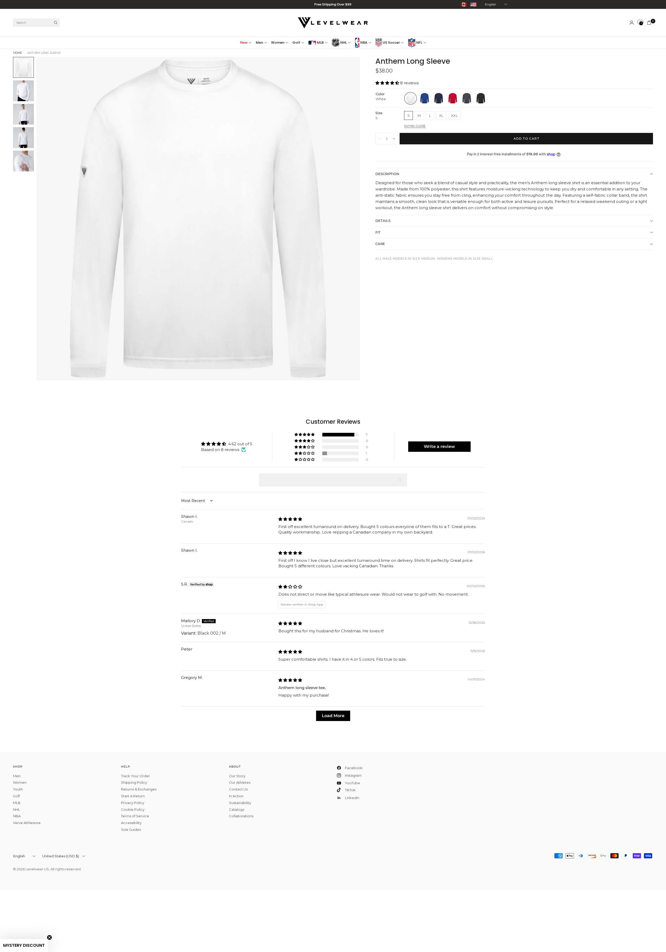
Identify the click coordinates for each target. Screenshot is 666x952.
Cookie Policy (132, 809)
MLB (320, 42)
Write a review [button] (439, 446)
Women (277, 42)
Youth (18, 789)
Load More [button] (333, 715)
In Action (236, 796)
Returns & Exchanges (138, 789)
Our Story (237, 776)
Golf (296, 42)
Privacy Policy (132, 803)
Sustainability (240, 803)
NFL (418, 42)
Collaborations (241, 816)
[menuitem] (247, 43)
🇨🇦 (463, 4)
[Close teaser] (49, 937)
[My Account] (631, 22)
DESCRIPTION (387, 174)
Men (259, 42)
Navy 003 (438, 98)
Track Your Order (135, 776)
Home (17, 53)
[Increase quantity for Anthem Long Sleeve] (394, 138)
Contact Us (238, 789)
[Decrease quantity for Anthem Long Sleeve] (379, 138)
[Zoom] (349, 68)
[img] (290, 519)
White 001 (410, 98)
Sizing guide (415, 126)
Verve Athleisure (27, 823)
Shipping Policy (134, 782)
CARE (380, 244)
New (244, 42)
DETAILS (382, 220)
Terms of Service (135, 816)
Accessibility (131, 823)
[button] (387, 82)
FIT (378, 232)
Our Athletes (239, 782)
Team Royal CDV (424, 98)
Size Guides (131, 829)
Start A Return (133, 796)
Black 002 (481, 98)
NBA (363, 42)
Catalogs (236, 809)
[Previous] (49, 218)
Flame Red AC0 (452, 98)
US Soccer (391, 42)
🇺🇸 (473, 4)
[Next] (346, 218)
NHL (343, 42)
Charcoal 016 (466, 98)
